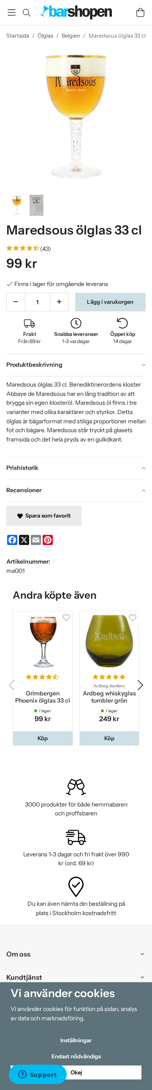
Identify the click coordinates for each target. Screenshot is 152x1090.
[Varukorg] (140, 12)
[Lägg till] (59, 302)
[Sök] (26, 12)
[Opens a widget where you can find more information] (37, 1075)
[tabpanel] (76, 416)
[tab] (76, 365)
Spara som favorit (47, 515)
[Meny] (11, 12)
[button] (43, 738)
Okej (76, 1072)
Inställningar (76, 1040)
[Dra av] (15, 302)
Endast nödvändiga (76, 1056)
